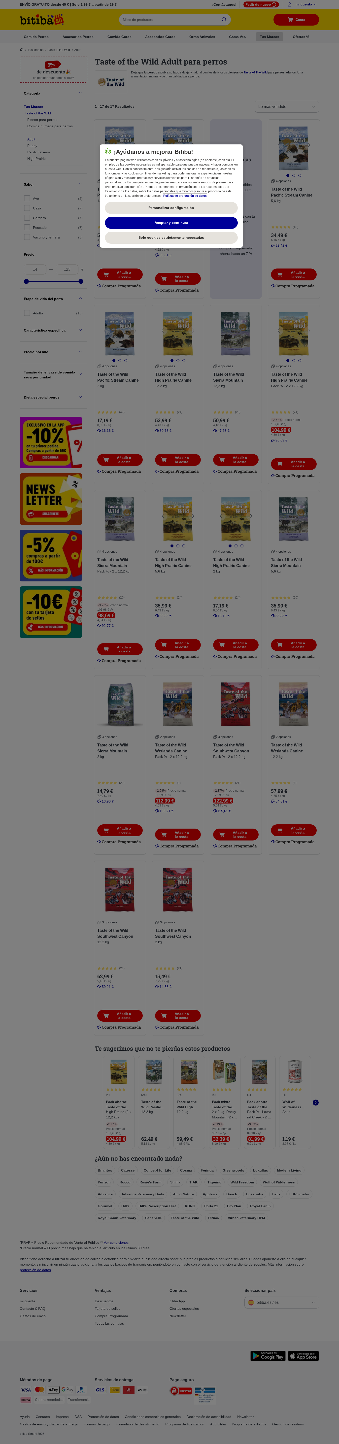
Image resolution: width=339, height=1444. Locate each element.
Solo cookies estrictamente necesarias (171, 237)
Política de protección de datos (185, 196)
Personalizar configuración (171, 208)
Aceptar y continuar (171, 223)
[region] (171, 196)
